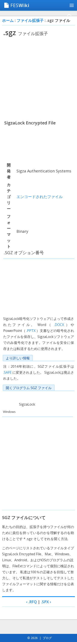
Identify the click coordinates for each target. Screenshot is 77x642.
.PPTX (31, 330)
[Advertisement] (38, 78)
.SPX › (46, 601)
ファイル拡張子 (30, 20)
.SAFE (7, 372)
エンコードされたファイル (39, 196)
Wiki (19, 5)
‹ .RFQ (31, 601)
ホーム (8, 20)
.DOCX (59, 324)
